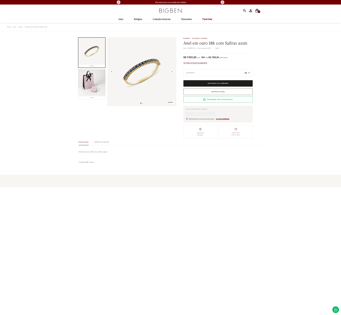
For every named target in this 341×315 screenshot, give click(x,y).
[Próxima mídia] (172, 72)
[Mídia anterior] (112, 72)
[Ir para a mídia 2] (142, 103)
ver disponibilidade (222, 120)
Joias (14, 27)
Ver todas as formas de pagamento (195, 63)
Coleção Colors (199, 38)
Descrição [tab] (84, 143)
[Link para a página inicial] (8, 26)
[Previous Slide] (118, 2)
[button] (7, 214)
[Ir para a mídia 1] (140, 103)
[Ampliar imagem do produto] (142, 72)
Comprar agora (218, 91)
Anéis (21, 27)
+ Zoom (170, 102)
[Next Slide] (222, 2)
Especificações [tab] (102, 143)
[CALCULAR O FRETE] (194, 114)
